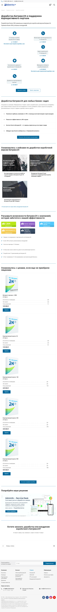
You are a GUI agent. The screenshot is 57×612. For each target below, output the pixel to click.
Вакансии (3, 580)
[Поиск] (54, 5)
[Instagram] (50, 597)
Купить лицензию (34, 90)
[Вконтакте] (43, 597)
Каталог (17, 570)
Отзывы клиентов (5, 582)
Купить (7, 310)
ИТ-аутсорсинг (33, 577)
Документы (47, 577)
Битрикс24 (32, 572)
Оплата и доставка (48, 574)
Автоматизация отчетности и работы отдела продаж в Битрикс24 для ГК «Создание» (14, 175)
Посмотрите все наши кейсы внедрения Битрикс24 (15, 206)
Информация (47, 570)
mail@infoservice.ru (46, 588)
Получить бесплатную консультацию (28, 137)
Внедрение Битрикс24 (35, 579)
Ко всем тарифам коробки (28, 482)
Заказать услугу (21, 90)
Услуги (31, 570)
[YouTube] (54, 597)
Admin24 (32, 574)
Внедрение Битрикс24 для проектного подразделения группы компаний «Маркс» (41, 175)
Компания (4, 570)
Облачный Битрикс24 (20, 572)
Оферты (46, 572)
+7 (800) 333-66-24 (8, 588)
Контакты (3, 572)
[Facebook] (47, 597)
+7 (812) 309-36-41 (8, 1)
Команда (3, 574)
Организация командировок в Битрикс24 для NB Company (12, 200)
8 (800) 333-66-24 (18, 1)
